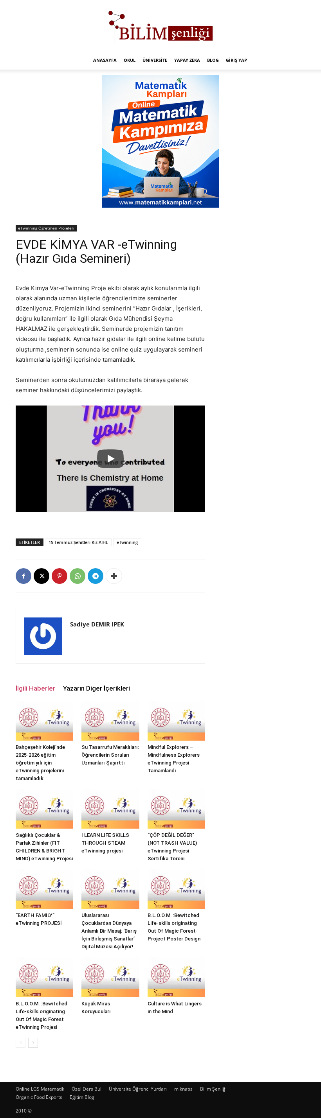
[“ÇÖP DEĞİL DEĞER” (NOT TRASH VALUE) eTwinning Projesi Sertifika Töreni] (176, 809)
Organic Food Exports (39, 1097)
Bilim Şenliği (213, 1089)
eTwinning (127, 542)
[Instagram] (77, 636)
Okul (129, 60)
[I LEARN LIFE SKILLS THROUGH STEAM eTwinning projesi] (110, 809)
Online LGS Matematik (40, 1089)
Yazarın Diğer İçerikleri (96, 688)
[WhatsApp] (77, 576)
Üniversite (154, 60)
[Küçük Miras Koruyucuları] (110, 977)
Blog (213, 60)
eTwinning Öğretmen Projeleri (46, 228)
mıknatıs (183, 1089)
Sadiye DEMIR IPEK (97, 624)
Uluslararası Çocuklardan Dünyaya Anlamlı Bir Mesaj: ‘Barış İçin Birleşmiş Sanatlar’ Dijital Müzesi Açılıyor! (109, 930)
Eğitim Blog (82, 1097)
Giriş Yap (236, 60)
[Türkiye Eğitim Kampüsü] (160, 25)
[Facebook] (23, 576)
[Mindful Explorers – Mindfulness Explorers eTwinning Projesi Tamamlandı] (176, 720)
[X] (41, 576)
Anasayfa (105, 60)
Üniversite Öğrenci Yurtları (138, 1089)
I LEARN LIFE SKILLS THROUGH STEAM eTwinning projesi (105, 843)
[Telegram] (95, 576)
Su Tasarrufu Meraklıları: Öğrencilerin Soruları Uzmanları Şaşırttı (110, 755)
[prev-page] (20, 1043)
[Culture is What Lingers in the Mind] (176, 977)
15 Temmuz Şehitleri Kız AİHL (78, 542)
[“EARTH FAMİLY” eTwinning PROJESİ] (44, 889)
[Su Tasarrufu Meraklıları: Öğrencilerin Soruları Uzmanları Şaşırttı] (110, 720)
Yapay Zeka (187, 60)
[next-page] (33, 1043)
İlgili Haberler (35, 688)
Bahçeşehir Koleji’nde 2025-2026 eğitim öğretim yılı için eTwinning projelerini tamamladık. (40, 762)
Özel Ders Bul (86, 1089)
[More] (114, 576)
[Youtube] (90, 636)
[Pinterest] (59, 576)
